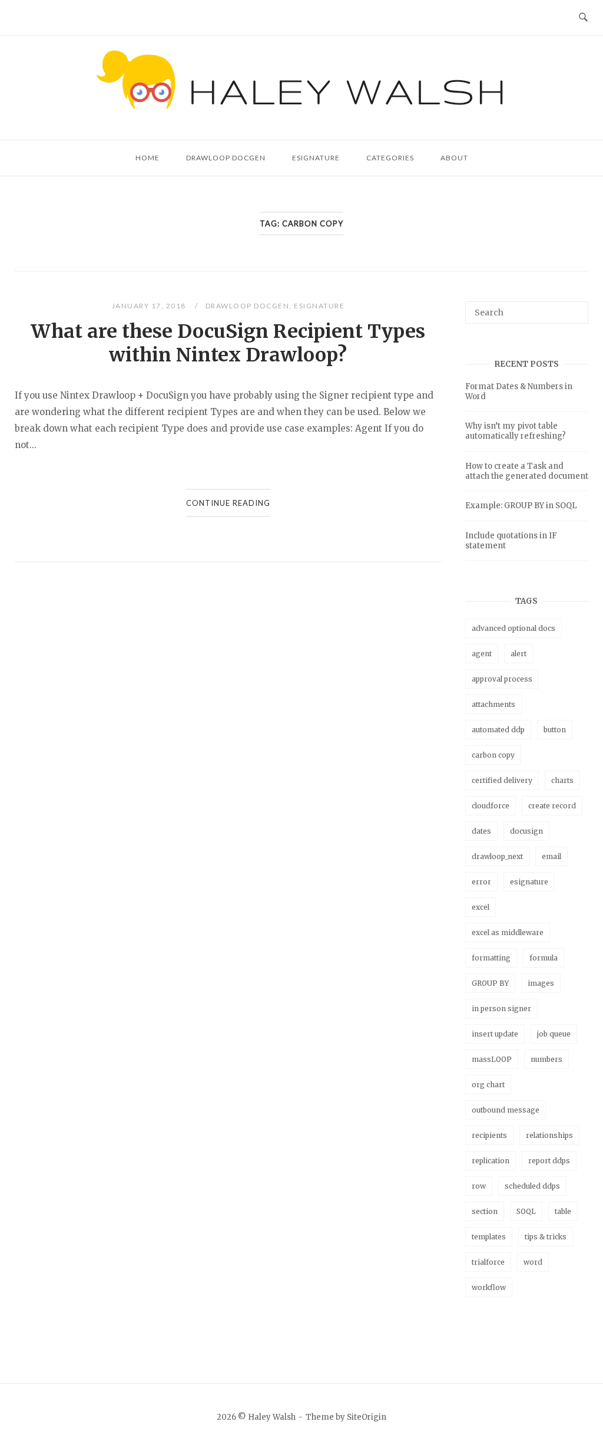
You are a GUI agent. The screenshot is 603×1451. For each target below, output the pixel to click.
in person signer (501, 1008)
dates (481, 831)
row (479, 1186)
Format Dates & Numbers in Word (518, 391)
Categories (390, 157)
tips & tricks (545, 1236)
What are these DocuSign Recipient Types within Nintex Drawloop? (228, 343)
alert (518, 653)
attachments (493, 704)
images (541, 983)
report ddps (549, 1160)
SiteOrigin (366, 1417)
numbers (546, 1059)
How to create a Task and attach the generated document (526, 471)
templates (489, 1236)
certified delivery (502, 780)
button (555, 729)
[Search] (575, 307)
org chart (488, 1084)
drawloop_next (497, 856)
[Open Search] (583, 17)
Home (147, 157)
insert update (495, 1033)
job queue (554, 1033)
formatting (491, 957)
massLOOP (492, 1059)
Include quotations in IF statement (511, 541)
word (533, 1262)
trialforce (488, 1262)
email (551, 856)
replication (490, 1160)
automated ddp (498, 729)
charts (562, 780)
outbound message (505, 1109)
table (563, 1211)
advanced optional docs (513, 628)
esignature (529, 881)
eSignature (316, 157)
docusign (526, 831)
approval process (502, 678)
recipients (489, 1135)
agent (482, 653)
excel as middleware (508, 932)
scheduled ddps (532, 1186)
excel (480, 907)
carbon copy (493, 755)
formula (543, 957)
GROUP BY (490, 983)
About (454, 157)
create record (552, 805)
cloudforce (490, 805)
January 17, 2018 (150, 305)
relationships (549, 1135)
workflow (489, 1287)
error (481, 881)
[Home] (302, 125)
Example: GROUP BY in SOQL (521, 506)
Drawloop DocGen (226, 157)
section (485, 1211)
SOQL (526, 1211)
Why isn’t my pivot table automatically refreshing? (515, 431)
